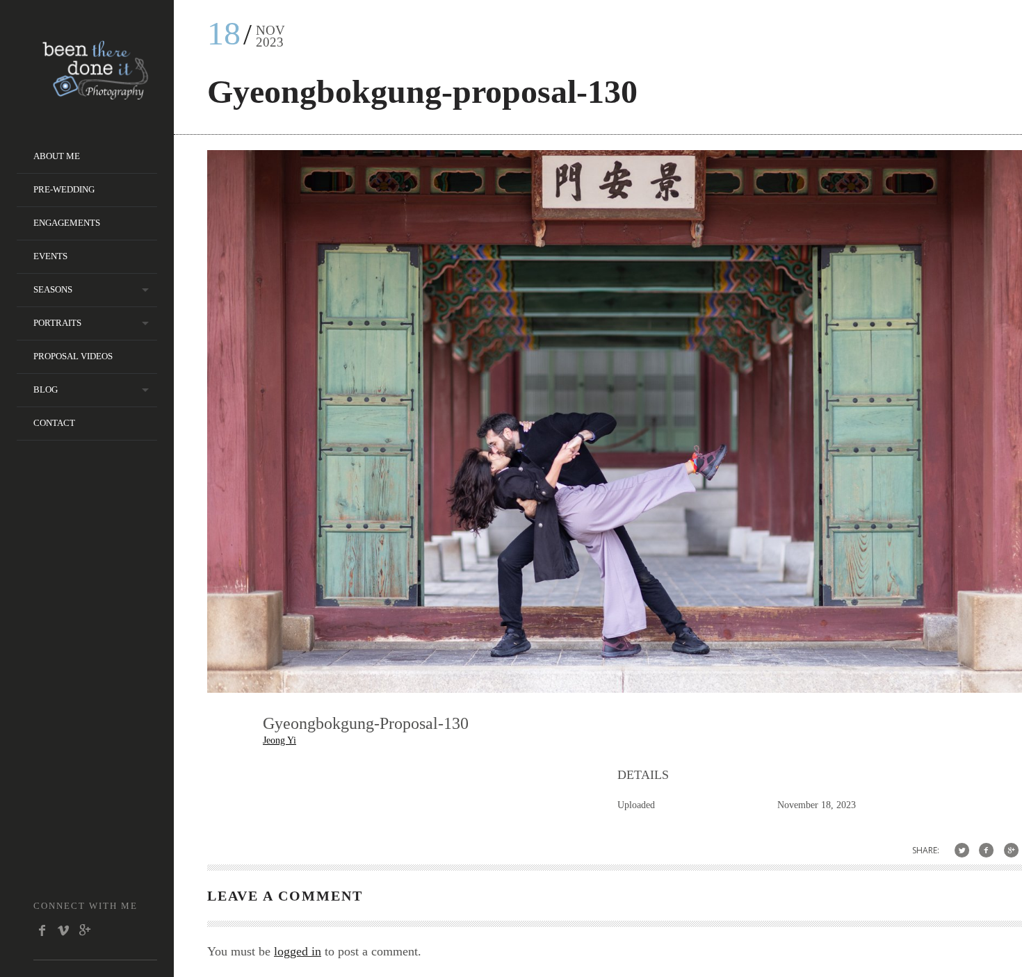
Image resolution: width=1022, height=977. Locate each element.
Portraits (57, 323)
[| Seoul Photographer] (95, 94)
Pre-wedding (64, 189)
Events (50, 256)
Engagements (66, 222)
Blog (45, 389)
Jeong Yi (279, 740)
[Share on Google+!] (1011, 850)
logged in (297, 951)
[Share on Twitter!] (962, 850)
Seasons (52, 289)
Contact (54, 423)
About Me (56, 156)
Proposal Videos (73, 356)
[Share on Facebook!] (986, 850)
